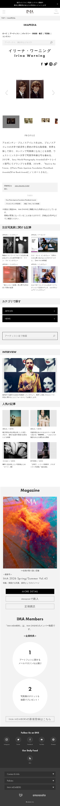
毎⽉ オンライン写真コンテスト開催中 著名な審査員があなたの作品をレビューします (30, 4)
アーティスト (15, 33)
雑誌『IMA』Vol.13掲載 (31, 204)
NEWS (7, 318)
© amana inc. (30, 802)
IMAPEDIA (11, 18)
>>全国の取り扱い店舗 (30, 570)
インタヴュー (13, 235)
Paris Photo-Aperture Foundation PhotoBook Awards (21, 200)
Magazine (30, 490)
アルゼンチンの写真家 (13, 204)
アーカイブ (41, 235)
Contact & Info (13, 774)
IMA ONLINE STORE (22, 186)
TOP (3, 18)
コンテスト (6, 36)
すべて (4, 33)
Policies (10, 780)
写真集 (47, 33)
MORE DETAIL (30, 591)
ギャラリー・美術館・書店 (32, 33)
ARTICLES (5, 235)
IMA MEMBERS (14, 787)
